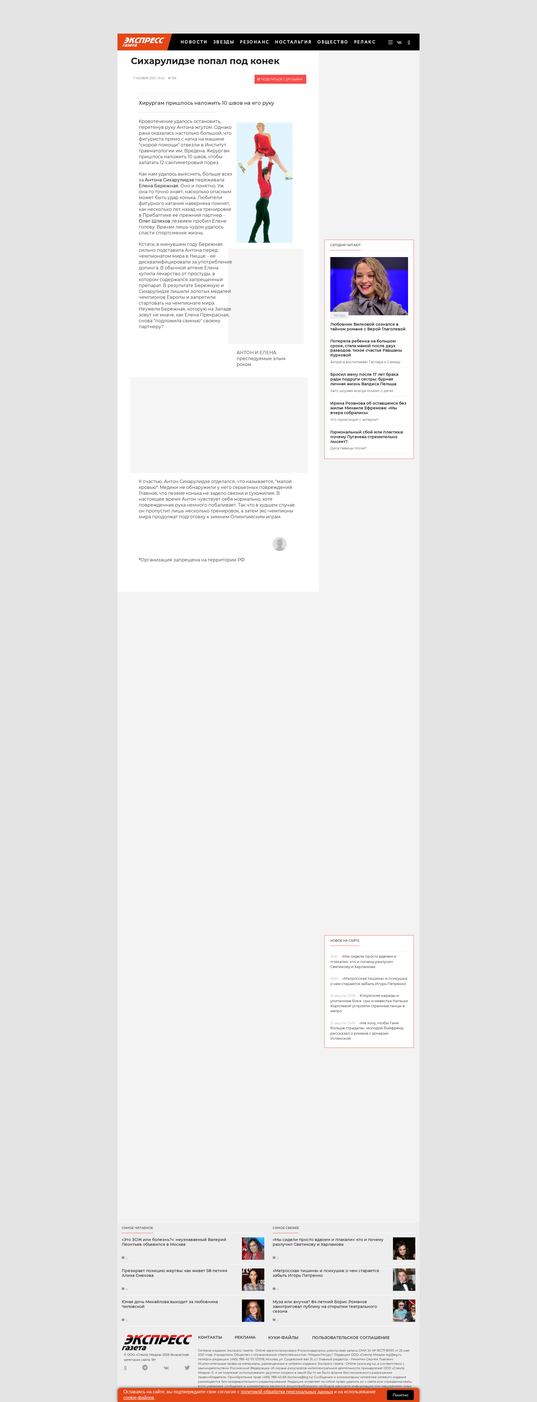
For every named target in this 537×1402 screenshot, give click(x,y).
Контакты (210, 1337)
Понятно (400, 1395)
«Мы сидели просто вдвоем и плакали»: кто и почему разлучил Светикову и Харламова (328, 1242)
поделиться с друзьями (281, 79)
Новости (194, 42)
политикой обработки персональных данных (287, 1391)
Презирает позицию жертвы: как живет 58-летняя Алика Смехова (174, 1273)
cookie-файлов (138, 1397)
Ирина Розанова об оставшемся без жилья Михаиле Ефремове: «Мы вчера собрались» (368, 408)
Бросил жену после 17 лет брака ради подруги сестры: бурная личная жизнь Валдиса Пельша (364, 379)
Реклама (245, 1337)
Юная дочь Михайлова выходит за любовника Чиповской (170, 1304)
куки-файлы (283, 1337)
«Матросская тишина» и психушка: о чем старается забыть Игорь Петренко (326, 1273)
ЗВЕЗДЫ (223, 42)
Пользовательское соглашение (351, 1337)
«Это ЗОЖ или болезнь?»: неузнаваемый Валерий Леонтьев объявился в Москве (174, 1242)
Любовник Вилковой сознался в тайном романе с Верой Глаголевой (368, 327)
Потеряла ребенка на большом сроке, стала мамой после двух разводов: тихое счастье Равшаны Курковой (366, 348)
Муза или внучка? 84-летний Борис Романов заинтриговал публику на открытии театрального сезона (325, 1307)
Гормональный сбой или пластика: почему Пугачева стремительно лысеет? (366, 437)
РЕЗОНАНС (254, 42)
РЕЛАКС (365, 42)
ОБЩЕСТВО (332, 42)
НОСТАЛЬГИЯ (293, 42)
